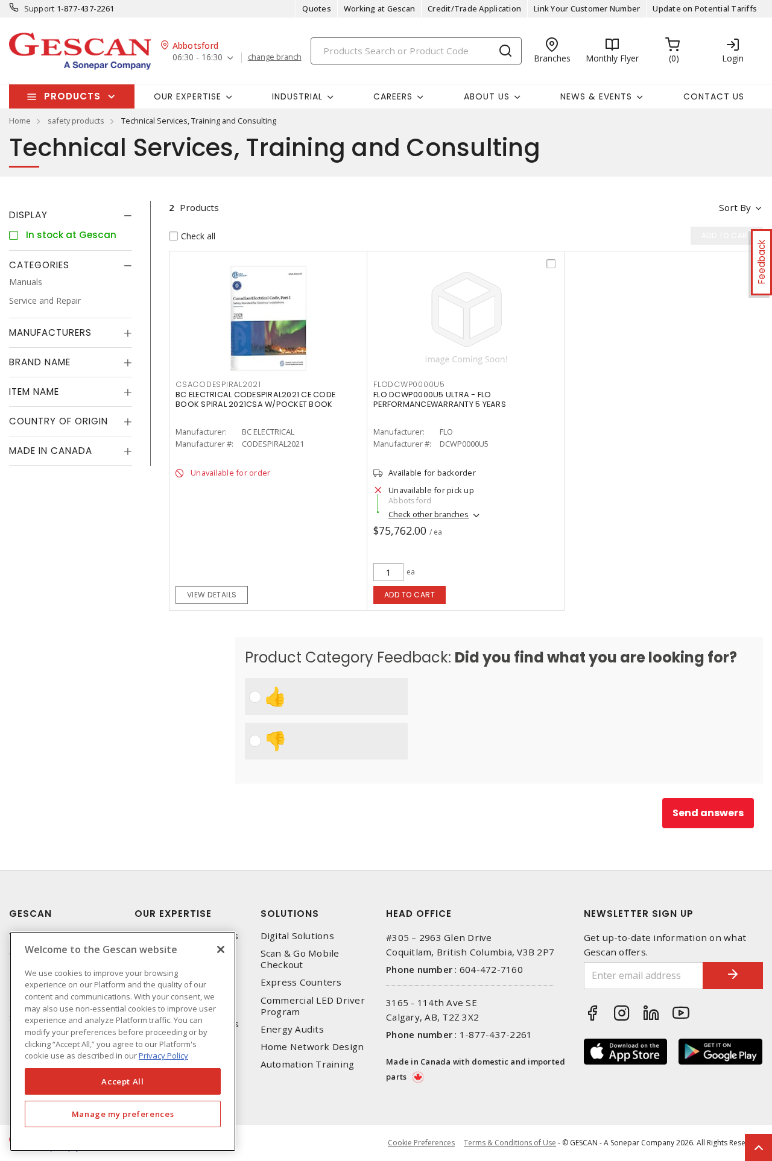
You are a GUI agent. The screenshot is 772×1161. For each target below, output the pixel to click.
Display (28, 215)
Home (20, 120)
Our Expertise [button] (187, 96)
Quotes (316, 8)
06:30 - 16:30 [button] (197, 57)
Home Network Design (312, 1046)
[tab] (70, 215)
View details (212, 595)
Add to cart (409, 595)
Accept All (122, 1081)
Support (39, 8)
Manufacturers (50, 332)
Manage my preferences (123, 1114)
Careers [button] (393, 96)
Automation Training (308, 1064)
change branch (275, 57)
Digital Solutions (297, 936)
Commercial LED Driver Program (313, 1006)
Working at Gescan (379, 8)
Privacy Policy (163, 1055)
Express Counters (301, 982)
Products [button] (72, 96)
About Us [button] (487, 96)
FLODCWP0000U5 (409, 384)
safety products (76, 120)
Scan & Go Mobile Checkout (300, 959)
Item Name (34, 391)
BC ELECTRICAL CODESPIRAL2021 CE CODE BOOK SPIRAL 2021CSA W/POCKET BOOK (255, 399)
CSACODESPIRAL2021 (218, 384)
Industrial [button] (297, 96)
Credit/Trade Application (474, 8)
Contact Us (713, 96)
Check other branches (428, 514)
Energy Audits (292, 1029)
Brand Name (40, 362)
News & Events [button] (596, 96)
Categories (39, 265)
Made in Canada (50, 450)
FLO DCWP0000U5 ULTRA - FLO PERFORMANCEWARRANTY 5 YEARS (439, 399)
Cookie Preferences (421, 1143)
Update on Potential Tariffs (705, 8)
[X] (220, 949)
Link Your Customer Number (587, 8)
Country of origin (58, 421)
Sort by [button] (735, 207)
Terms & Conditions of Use (510, 1142)
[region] (123, 1041)
